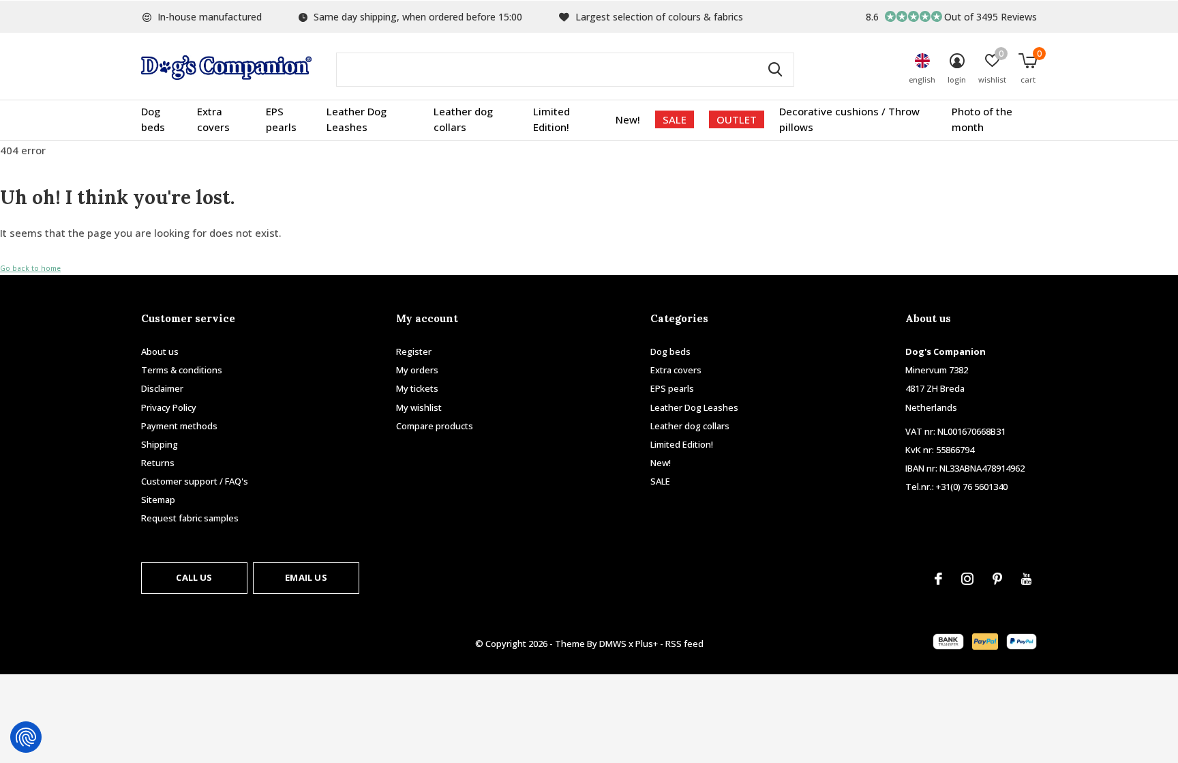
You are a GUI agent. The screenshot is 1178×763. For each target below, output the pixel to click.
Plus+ (646, 643)
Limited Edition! (551, 119)
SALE (674, 119)
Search (775, 70)
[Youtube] (1026, 579)
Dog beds (153, 119)
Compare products (434, 426)
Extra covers (213, 119)
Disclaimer (162, 388)
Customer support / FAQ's (194, 481)
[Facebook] (938, 579)
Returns (158, 463)
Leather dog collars (463, 119)
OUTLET (736, 119)
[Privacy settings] (26, 737)
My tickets (417, 388)
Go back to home (30, 268)
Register (414, 351)
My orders (417, 370)
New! (628, 119)
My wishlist (419, 407)
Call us (194, 577)
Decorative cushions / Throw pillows (849, 119)
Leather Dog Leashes (357, 119)
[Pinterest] (997, 579)
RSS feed (684, 643)
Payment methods (179, 426)
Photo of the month (982, 119)
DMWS (612, 643)
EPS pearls (281, 119)
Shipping (159, 444)
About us (160, 351)
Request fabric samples (190, 518)
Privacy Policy (168, 407)
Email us (306, 577)
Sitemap (158, 499)
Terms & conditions (181, 370)
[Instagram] (967, 579)
